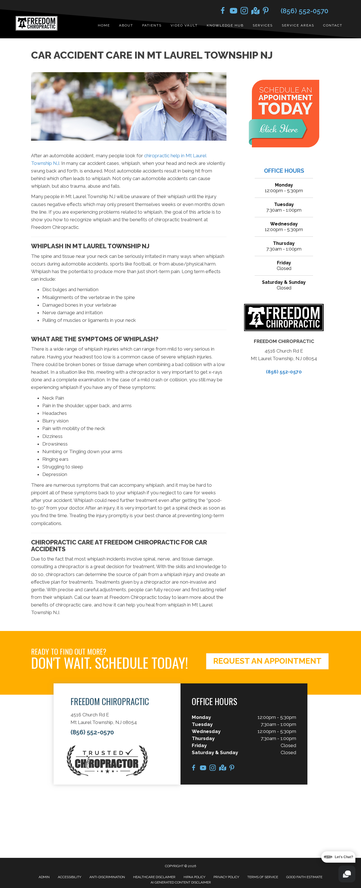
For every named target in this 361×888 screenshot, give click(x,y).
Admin (44, 877)
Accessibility (69, 877)
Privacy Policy (226, 877)
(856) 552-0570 (304, 11)
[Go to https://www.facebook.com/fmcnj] (222, 11)
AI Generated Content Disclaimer (181, 882)
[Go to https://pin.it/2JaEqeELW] (265, 11)
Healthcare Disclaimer (154, 877)
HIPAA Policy (194, 877)
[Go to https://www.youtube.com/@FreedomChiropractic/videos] (233, 11)
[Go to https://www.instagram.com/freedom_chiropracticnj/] (244, 11)
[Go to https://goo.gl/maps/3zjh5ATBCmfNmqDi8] (255, 11)
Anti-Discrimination (107, 877)
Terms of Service (262, 877)
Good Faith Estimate (304, 877)
